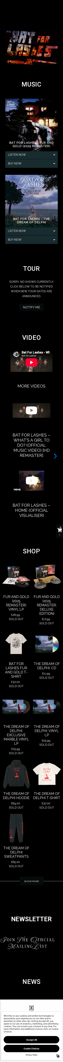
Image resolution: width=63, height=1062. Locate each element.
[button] (55, 456)
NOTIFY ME (31, 307)
